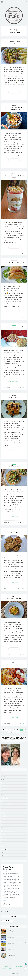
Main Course (4, 816)
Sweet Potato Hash (14, 665)
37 (24, 729)
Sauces (3, 834)
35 (17, 729)
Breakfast (10, 41)
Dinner (3, 795)
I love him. (14, 44)
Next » (17, 731)
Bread (2, 783)
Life (2, 810)
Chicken (3, 789)
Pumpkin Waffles (14, 397)
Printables (4, 828)
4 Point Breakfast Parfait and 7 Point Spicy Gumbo (14, 176)
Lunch (2, 813)
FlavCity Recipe (5, 798)
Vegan (3, 852)
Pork (2, 825)
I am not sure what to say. (14, 948)
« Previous (5, 729)
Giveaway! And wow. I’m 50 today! (16, 936)
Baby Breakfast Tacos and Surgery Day (14, 263)
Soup (16, 173)
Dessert (3, 792)
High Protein (4, 807)
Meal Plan (3, 819)
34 (14, 729)
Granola (3, 801)
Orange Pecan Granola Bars (14, 532)
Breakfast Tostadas (14, 466)
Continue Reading (14, 91)
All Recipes (4, 774)
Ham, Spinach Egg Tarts (14, 598)
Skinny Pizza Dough (12, 930)
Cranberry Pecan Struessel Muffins (14, 327)
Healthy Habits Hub (6, 804)
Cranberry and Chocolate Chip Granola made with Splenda (14, 108)
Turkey (3, 846)
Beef (12, 260)
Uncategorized (16, 41)
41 (13, 731)
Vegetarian (4, 855)
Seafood (3, 837)
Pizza (2, 822)
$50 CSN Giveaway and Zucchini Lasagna (17, 942)
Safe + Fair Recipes (6, 831)
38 (9, 731)
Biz (23, 98)
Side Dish (3, 840)
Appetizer (3, 777)
